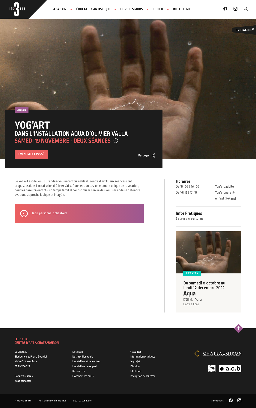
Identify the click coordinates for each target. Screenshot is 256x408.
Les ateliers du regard (84, 366)
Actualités (135, 351)
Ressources (78, 371)
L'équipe (135, 366)
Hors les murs (131, 9)
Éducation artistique (93, 9)
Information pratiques (142, 356)
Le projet (135, 361)
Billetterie (182, 9)
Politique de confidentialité (52, 400)
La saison (59, 9)
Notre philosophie (82, 356)
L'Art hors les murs (83, 376)
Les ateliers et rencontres (86, 361)
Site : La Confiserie (82, 400)
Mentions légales (23, 400)
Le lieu (158, 9)
